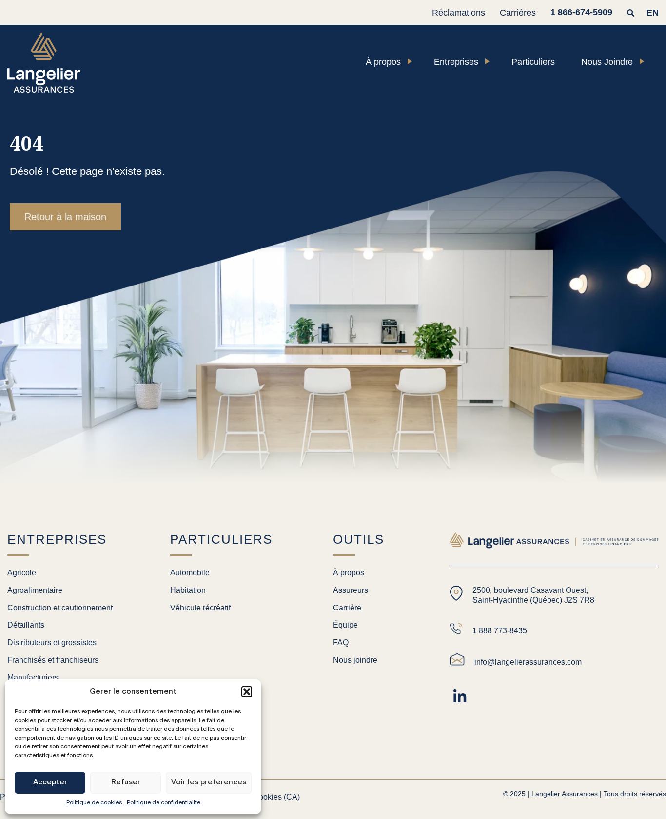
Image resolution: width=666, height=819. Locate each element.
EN (652, 13)
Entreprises (456, 62)
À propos (383, 62)
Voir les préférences (208, 782)
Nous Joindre (607, 62)
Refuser (125, 782)
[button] (247, 692)
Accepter (50, 782)
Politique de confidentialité (163, 802)
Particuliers (533, 62)
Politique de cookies (94, 802)
